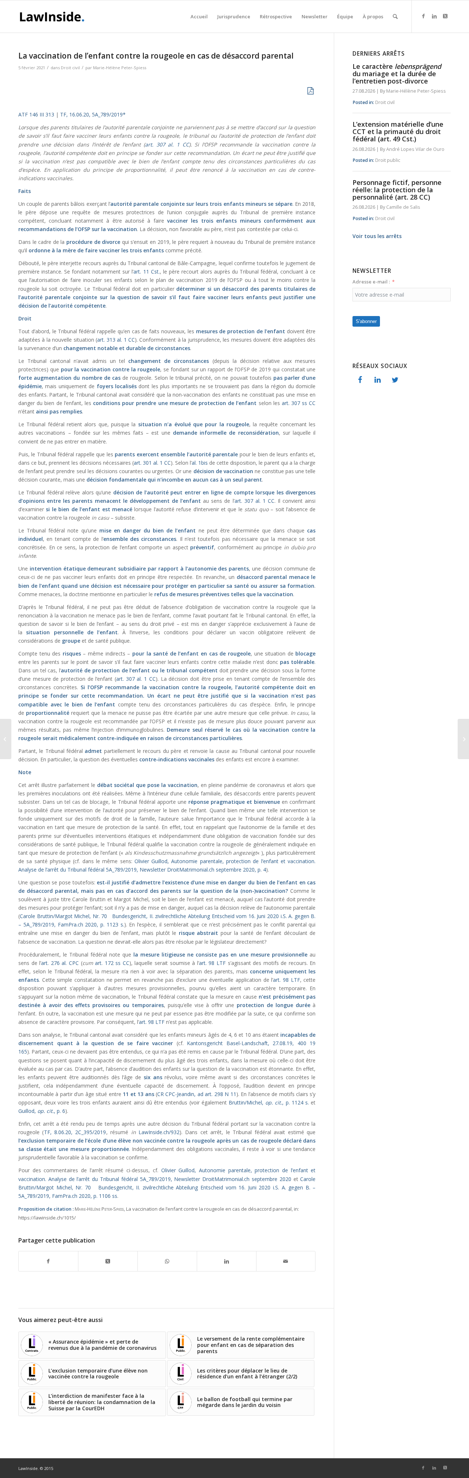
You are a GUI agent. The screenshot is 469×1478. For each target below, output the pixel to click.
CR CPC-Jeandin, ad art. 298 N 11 (196, 1094)
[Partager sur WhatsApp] (167, 1261)
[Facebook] (359, 380)
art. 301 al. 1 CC (152, 462)
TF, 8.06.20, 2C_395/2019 (75, 1132)
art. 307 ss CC (299, 403)
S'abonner (366, 321)
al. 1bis (200, 462)
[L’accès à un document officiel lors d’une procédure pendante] (5, 739)
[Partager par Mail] (285, 1261)
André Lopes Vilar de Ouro (415, 149)
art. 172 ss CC (112, 962)
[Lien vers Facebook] (423, 16)
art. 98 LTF (212, 962)
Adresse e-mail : (371, 281)
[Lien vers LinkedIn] (434, 16)
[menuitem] (199, 16)
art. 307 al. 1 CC (167, 144)
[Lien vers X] (445, 16)
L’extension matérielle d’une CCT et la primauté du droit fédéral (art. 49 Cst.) (397, 131)
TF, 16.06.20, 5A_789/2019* (93, 114)
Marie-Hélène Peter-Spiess (119, 67)
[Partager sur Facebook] (48, 1261)
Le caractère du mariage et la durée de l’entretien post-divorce (396, 73)
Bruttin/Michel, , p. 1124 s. (269, 1102)
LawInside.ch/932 (159, 1132)
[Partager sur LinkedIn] (226, 1261)
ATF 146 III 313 (36, 114)
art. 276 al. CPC (60, 962)
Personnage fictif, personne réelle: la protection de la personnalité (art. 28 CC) (397, 189)
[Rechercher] (395, 16)
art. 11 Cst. (146, 271)
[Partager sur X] (107, 1261)
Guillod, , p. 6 (41, 1110)
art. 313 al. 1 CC (116, 339)
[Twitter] (395, 380)
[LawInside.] (53, 16)
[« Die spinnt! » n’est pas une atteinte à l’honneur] (463, 739)
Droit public (387, 160)
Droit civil (70, 67)
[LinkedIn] (377, 380)
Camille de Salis (403, 207)
